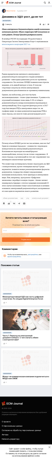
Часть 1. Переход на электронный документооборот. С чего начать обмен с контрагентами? (20, 338)
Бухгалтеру (7, 20)
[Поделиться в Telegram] (19, 203)
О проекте (6, 422)
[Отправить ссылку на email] (24, 203)
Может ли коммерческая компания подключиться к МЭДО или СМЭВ (26, 377)
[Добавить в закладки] (4, 203)
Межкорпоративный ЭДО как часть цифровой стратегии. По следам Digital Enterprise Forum (23, 298)
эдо (22, 198)
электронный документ (40, 198)
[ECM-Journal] (12, 403)
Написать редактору (10, 439)
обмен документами (10, 198)
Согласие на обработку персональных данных (21, 430)
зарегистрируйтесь (14, 257)
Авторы (5, 435)
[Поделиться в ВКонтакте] (14, 203)
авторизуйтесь (33, 254)
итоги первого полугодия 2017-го (16, 44)
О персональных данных (12, 426)
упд (27, 198)
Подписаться (26, 239)
